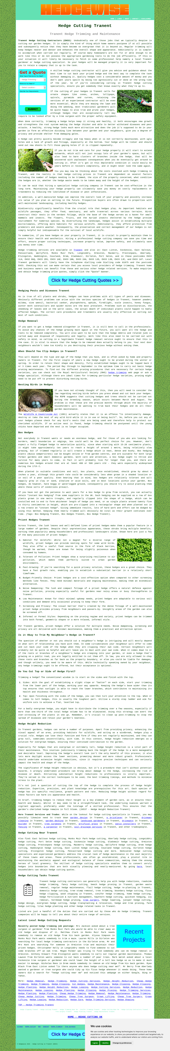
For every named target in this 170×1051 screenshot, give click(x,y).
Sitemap (20, 1026)
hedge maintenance (114, 854)
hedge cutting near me (104, 966)
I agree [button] (95, 1043)
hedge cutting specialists (110, 814)
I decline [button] (105, 1043)
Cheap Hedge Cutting (31, 996)
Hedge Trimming (57, 981)
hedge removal (139, 951)
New (39, 1026)
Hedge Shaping (125, 1000)
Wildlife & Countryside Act (41, 414)
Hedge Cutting (30, 1026)
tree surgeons (53, 824)
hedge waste (65, 180)
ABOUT (127, 19)
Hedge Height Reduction (118, 981)
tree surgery (91, 900)
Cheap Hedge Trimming (73, 993)
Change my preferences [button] (122, 1043)
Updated (46, 1026)
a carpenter (51, 827)
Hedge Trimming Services (135, 990)
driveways (127, 821)
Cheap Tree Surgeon (81, 996)
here (139, 867)
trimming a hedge (56, 121)
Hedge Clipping (61, 984)
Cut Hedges (78, 984)
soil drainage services (88, 827)
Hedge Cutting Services (85, 981)
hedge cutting (73, 174)
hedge (98, 74)
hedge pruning (108, 884)
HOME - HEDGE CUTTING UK (85, 1017)
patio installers (125, 824)
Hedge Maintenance (98, 984)
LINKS (119, 19)
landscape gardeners (93, 821)
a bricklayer (115, 818)
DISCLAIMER (146, 19)
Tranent (78, 250)
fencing (22, 827)
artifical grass (88, 824)
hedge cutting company (108, 238)
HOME (112, 19)
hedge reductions (129, 881)
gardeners (34, 262)
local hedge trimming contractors (56, 942)
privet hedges (54, 626)
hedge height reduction (119, 739)
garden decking (55, 821)
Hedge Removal (35, 981)
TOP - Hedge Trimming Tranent (36, 1005)
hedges (139, 227)
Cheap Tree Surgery (130, 996)
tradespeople (139, 827)
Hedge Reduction (132, 987)
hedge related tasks (89, 906)
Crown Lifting (105, 996)
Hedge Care (76, 1000)
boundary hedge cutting (129, 891)
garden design (79, 818)
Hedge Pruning (108, 990)
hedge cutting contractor (78, 70)
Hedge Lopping (79, 987)
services (122, 269)
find (27, 839)
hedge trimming (139, 171)
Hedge (21, 250)
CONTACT (135, 19)
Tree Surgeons (70, 1026)
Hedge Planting (27, 987)
